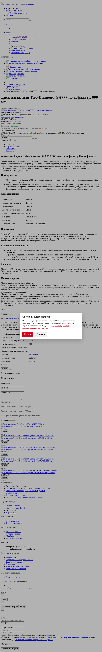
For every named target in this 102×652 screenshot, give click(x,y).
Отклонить (40, 334)
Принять (27, 334)
